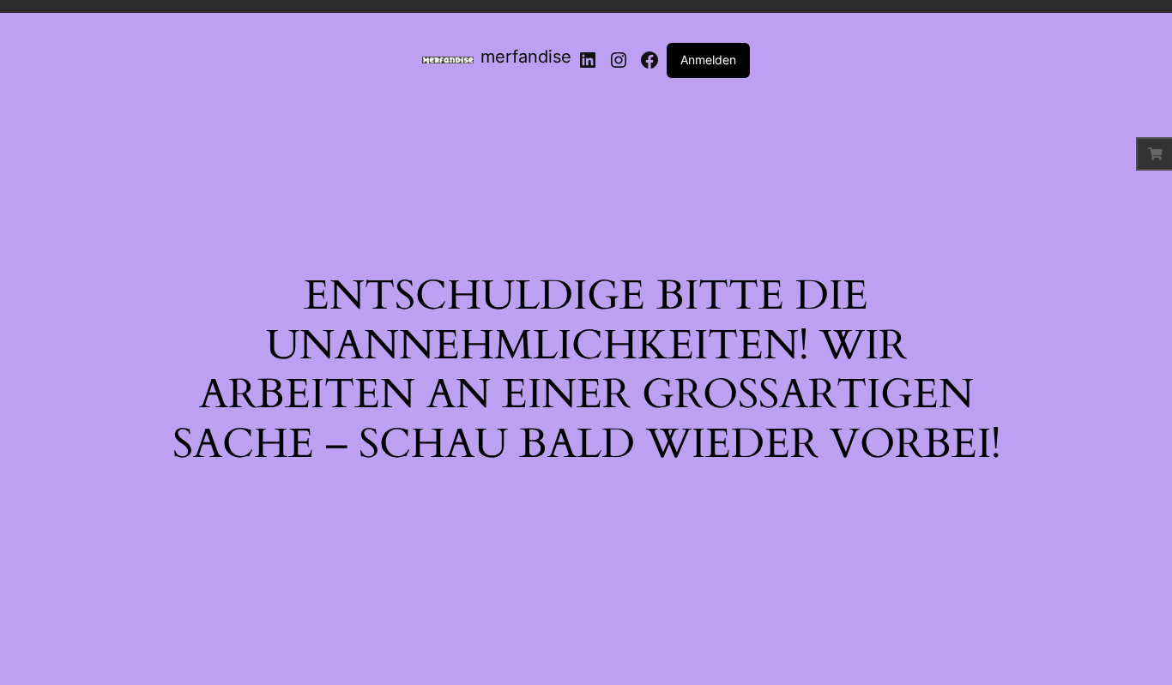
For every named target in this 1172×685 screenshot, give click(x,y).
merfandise (525, 56)
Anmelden (708, 59)
